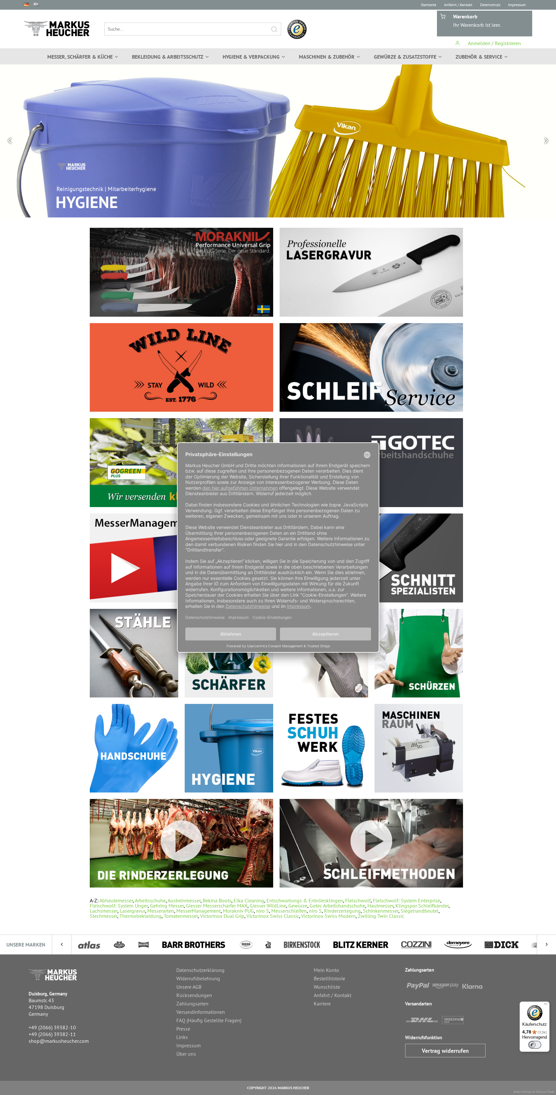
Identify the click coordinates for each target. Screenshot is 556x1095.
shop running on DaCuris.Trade (534, 1092)
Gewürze (297, 905)
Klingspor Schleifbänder (422, 905)
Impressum (517, 4)
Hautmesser (380, 905)
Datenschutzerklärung (200, 970)
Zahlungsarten (192, 1003)
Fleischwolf (358, 900)
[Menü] (546, 1005)
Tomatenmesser (181, 916)
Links (182, 1037)
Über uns (186, 1053)
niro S (262, 911)
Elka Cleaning (249, 900)
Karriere (322, 1003)
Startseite (428, 4)
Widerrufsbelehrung (198, 978)
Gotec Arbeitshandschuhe (337, 905)
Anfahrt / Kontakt (458, 4)
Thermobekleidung (140, 916)
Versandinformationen (200, 1011)
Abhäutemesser (116, 900)
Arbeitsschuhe (150, 900)
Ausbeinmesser (184, 900)
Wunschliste (327, 986)
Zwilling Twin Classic (381, 916)
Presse (183, 1028)
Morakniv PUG (238, 911)
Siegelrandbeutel (420, 911)
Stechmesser (103, 916)
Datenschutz (490, 4)
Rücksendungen (194, 995)
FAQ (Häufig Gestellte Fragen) (208, 1020)
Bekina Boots (217, 900)
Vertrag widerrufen (445, 1050)
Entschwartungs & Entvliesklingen (304, 900)
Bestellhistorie (329, 978)
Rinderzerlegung (342, 911)
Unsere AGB (188, 986)
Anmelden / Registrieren (494, 43)
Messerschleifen (289, 911)
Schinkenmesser (380, 911)
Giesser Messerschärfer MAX (216, 905)
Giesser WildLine (268, 905)
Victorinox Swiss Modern (328, 916)
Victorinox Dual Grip (222, 916)
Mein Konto (326, 970)
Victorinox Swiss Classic (272, 916)
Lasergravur (132, 911)
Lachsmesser (103, 911)
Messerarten (160, 911)
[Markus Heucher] (56, 28)
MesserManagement (198, 911)
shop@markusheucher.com (59, 1041)
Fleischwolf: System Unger (119, 905)
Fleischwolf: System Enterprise (406, 900)
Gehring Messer (167, 905)
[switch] (534, 1045)
